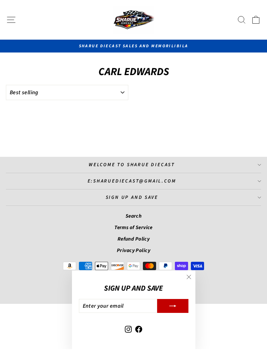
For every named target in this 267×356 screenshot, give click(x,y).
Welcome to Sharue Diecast (132, 164)
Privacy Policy (133, 250)
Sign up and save (132, 197)
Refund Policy (134, 239)
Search (134, 216)
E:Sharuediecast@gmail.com (132, 181)
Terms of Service (133, 227)
